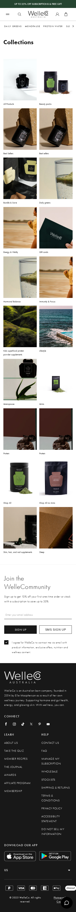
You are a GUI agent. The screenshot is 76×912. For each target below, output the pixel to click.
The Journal (13, 767)
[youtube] (48, 724)
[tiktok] (22, 724)
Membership (13, 791)
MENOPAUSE (32, 26)
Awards (10, 775)
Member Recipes (15, 759)
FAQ (44, 751)
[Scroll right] (73, 26)
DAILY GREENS (13, 26)
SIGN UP (20, 629)
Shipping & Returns (55, 787)
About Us (11, 743)
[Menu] (7, 14)
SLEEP (69, 26)
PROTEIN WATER (53, 26)
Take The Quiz (14, 751)
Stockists (48, 779)
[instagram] (14, 724)
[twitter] (31, 724)
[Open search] (19, 14)
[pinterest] (39, 724)
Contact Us (50, 743)
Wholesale (49, 771)
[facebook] (6, 724)
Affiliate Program (17, 783)
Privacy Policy (51, 808)
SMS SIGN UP (55, 629)
